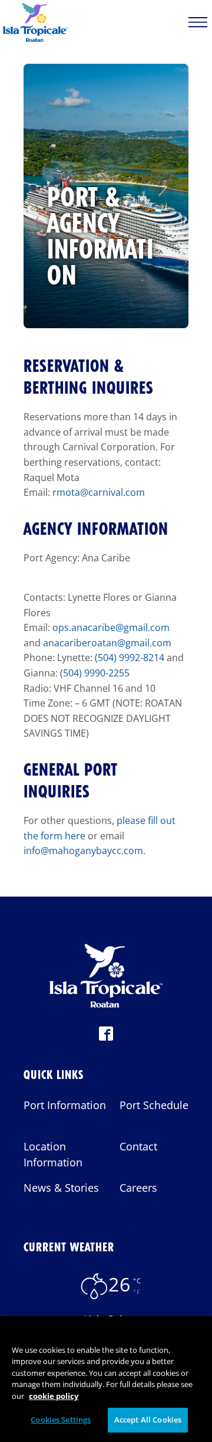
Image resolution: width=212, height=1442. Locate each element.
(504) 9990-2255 (94, 672)
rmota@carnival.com (98, 492)
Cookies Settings (61, 1419)
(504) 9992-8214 (129, 657)
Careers (138, 1188)
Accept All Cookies (147, 1419)
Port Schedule (154, 1105)
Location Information (53, 1154)
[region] (106, 1379)
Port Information (65, 1105)
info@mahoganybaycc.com (83, 850)
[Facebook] (106, 1037)
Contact (138, 1146)
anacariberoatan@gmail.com (107, 642)
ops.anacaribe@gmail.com (111, 627)
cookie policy (53, 1396)
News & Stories (61, 1188)
